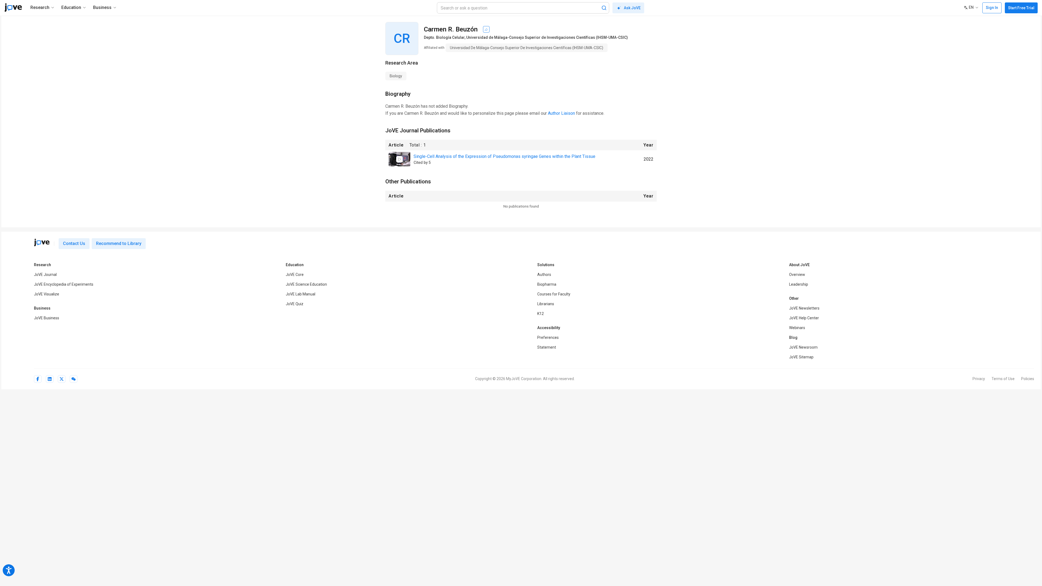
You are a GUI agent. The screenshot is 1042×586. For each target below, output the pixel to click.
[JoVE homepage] (42, 242)
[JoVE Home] (13, 7)
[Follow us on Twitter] (61, 379)
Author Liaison (561, 113)
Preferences (548, 337)
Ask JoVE (632, 8)
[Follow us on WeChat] (73, 379)
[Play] (399, 159)
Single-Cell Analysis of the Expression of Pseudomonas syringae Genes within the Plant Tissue (504, 156)
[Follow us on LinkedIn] (49, 379)
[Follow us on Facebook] (38, 379)
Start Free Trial (1021, 8)
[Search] (604, 8)
